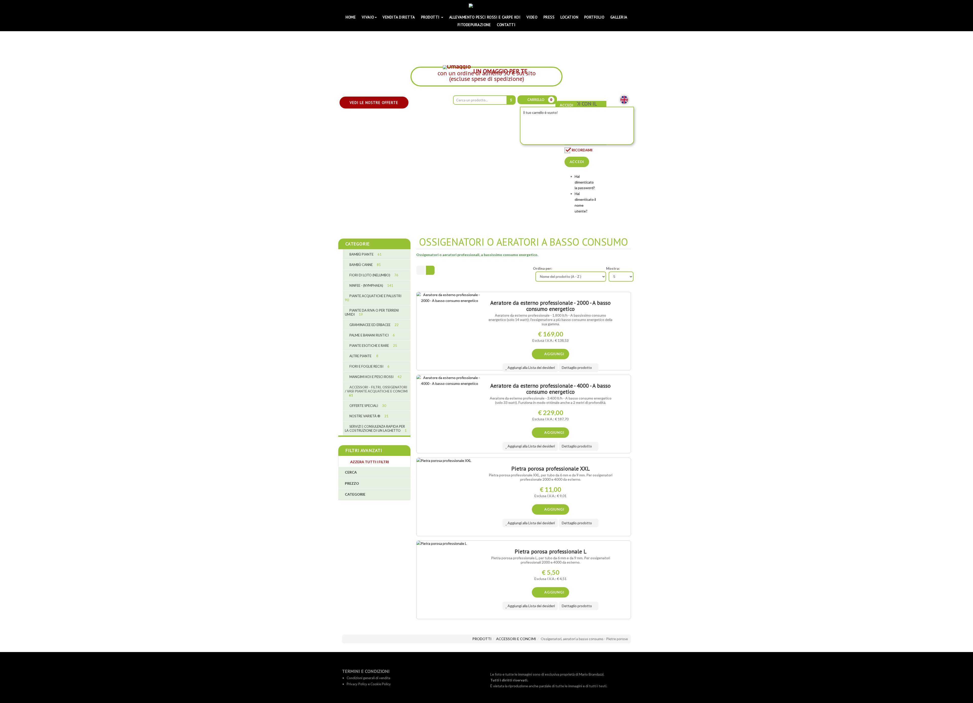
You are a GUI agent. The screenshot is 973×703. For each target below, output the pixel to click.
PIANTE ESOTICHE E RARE (373, 346)
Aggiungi (553, 354)
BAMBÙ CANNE (365, 265)
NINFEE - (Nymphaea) (371, 285)
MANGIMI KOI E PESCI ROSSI (375, 377)
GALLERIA (618, 17)
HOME (351, 17)
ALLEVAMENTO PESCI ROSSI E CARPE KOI (485, 17)
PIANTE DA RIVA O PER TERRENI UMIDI (372, 312)
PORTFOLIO (594, 17)
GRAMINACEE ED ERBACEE (374, 325)
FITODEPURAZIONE (474, 24)
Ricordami (582, 150)
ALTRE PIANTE (363, 356)
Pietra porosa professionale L (551, 551)
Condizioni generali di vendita (368, 678)
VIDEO (532, 17)
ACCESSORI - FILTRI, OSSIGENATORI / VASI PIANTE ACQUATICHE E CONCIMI (376, 391)
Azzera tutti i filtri (369, 462)
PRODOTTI (431, 17)
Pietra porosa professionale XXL (550, 468)
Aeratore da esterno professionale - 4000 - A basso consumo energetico (550, 388)
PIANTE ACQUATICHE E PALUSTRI (373, 298)
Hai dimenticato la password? (585, 182)
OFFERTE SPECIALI (367, 406)
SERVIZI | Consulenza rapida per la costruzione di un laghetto (376, 428)
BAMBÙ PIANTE (365, 254)
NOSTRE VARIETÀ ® (368, 416)
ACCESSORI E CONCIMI (516, 639)
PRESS (549, 17)
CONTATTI (506, 24)
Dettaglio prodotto (577, 367)
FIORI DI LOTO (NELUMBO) (373, 275)
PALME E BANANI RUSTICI (372, 335)
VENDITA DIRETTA (399, 17)
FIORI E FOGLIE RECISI (369, 366)
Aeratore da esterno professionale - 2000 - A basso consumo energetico (550, 305)
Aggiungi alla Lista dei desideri (531, 367)
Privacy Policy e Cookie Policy (369, 684)
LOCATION (569, 17)
